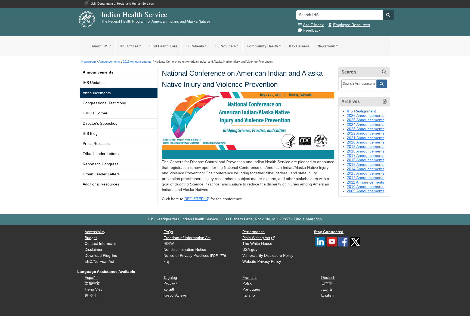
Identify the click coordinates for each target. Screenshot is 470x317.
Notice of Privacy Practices (186, 256)
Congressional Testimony (104, 103)
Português (251, 289)
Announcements (98, 72)
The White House (257, 244)
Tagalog (170, 278)
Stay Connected (329, 232)
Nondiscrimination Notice (184, 250)
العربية (168, 289)
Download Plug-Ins (101, 256)
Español (91, 278)
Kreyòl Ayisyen (175, 295)
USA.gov (249, 250)
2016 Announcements (365, 160)
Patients (195, 46)
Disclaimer (94, 250)
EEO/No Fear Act (99, 262)
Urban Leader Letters (101, 174)
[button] (388, 15)
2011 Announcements (365, 182)
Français (249, 278)
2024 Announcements (365, 125)
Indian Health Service (134, 14)
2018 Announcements (365, 151)
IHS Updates (93, 83)
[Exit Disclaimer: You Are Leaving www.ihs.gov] (207, 199)
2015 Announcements (365, 165)
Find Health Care (163, 46)
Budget (91, 238)
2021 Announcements (365, 138)
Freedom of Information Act (187, 238)
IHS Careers (299, 46)
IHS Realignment (361, 111)
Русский (170, 283)
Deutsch (328, 278)
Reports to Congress (100, 164)
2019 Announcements (365, 147)
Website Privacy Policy (261, 262)
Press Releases (96, 144)
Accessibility (95, 232)
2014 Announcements (365, 169)
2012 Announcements (365, 178)
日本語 (327, 283)
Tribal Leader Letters (101, 154)
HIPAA (168, 244)
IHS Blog (90, 134)
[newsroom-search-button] (381, 84)
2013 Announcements (365, 173)
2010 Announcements (365, 187)
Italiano (248, 295)
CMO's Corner (95, 113)
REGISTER (194, 199)
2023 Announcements (365, 129)
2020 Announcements (365, 142)
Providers (225, 46)
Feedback (311, 30)
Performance (253, 232)
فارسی (327, 289)
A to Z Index (313, 25)
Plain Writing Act (256, 238)
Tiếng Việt (93, 289)
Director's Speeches (100, 123)
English (327, 295)
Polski (247, 283)
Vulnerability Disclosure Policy (267, 256)
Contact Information (102, 244)
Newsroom (326, 46)
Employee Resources (351, 25)
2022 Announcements (365, 133)
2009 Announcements (365, 191)
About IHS (100, 46)
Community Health (262, 46)
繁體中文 (92, 283)
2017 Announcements (365, 156)
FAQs (168, 232)
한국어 (90, 295)
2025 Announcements (365, 120)
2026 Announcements (365, 116)
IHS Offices (129, 46)
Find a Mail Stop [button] (308, 219)
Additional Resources (101, 184)
